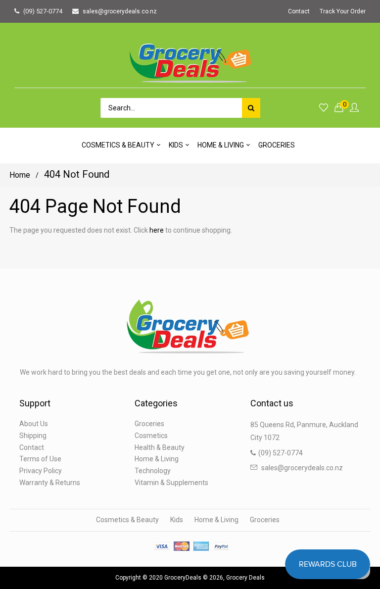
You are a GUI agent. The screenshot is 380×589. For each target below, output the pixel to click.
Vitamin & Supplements (171, 483)
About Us (33, 424)
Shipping (33, 436)
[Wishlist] (323, 108)
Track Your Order (343, 11)
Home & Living (157, 459)
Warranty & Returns (49, 483)
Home (19, 175)
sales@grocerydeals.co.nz (120, 11)
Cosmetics (151, 436)
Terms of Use (40, 459)
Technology (153, 471)
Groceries (149, 424)
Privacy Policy (40, 471)
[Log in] (354, 108)
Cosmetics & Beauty (127, 520)
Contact (299, 11)
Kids (176, 520)
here (156, 230)
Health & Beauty (160, 447)
